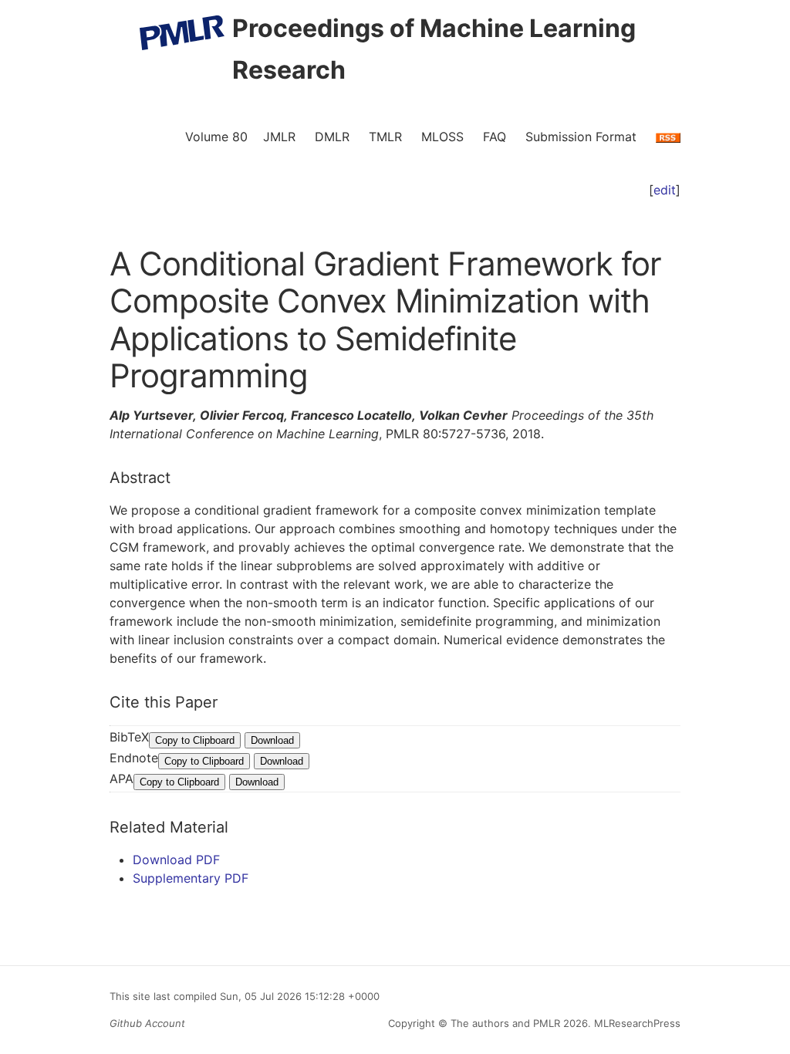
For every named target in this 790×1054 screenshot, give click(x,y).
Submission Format (580, 136)
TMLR (385, 136)
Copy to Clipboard (195, 740)
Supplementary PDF (190, 878)
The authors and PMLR (505, 1023)
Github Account (147, 1023)
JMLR (279, 136)
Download (272, 740)
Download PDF (176, 859)
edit (664, 190)
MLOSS (442, 136)
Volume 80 (216, 136)
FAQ (494, 136)
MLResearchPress (635, 1023)
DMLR (332, 136)
